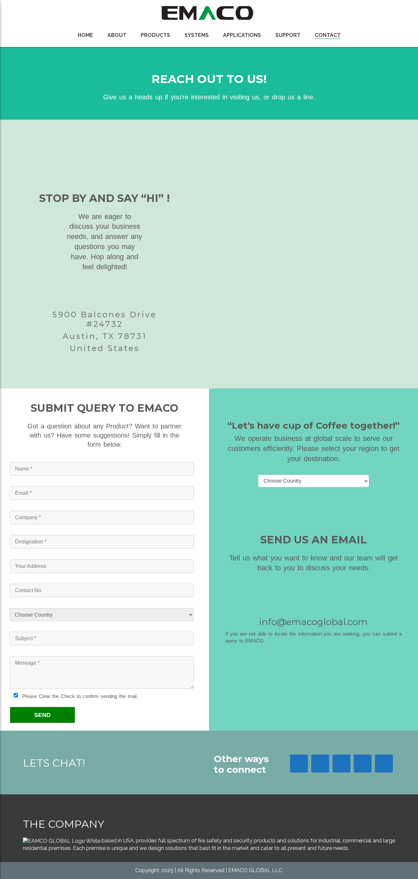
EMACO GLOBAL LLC (255, 870)
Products (155, 35)
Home (85, 35)
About (116, 35)
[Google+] (341, 763)
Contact (328, 35)
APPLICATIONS (242, 35)
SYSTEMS (197, 35)
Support (287, 35)
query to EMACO (244, 640)
